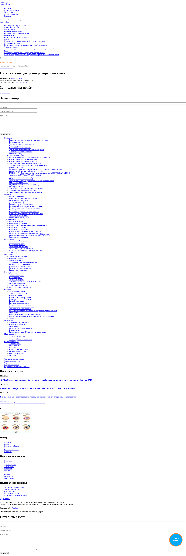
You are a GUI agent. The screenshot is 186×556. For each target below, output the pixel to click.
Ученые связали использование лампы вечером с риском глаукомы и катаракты (38, 397)
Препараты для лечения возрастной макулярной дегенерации (31, 316)
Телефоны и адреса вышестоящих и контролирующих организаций (29, 49)
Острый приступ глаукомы (18, 285)
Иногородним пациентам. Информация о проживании (24, 53)
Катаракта (8, 138)
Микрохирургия (10, 334)
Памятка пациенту (15, 154)
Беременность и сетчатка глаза (20, 309)
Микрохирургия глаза (17, 336)
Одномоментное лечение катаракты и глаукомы (26, 150)
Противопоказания (16, 167)
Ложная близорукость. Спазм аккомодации (24, 208)
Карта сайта (4, 22)
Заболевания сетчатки (17, 291)
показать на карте (6, 68)
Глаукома (7, 272)
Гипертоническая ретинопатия (20, 305)
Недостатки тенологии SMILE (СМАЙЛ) (24, 185)
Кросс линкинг (14, 326)
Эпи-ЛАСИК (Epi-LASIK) (18, 183)
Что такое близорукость (17, 196)
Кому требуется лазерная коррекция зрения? (25, 163)
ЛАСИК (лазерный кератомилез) (21, 179)
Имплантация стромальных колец (21, 328)
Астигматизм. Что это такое (19, 241)
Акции (6, 444)
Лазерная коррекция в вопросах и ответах (24, 159)
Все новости (4, 401)
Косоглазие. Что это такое (18, 256)
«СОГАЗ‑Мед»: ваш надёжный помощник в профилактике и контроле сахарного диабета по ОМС (46, 380)
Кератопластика (14, 330)
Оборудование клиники (13, 31)
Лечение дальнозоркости (18, 223)
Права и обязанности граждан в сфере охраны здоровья (24, 41)
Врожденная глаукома (17, 283)
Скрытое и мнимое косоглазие (20, 268)
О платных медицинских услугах (16, 33)
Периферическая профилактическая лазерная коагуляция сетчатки (33, 311)
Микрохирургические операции (20, 340)
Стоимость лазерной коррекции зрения (23, 190)
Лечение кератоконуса (17, 324)
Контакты (8, 16)
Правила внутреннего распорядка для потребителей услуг (25, 45)
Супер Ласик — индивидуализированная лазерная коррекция (31, 181)
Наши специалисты (11, 27)
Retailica (15, 508)
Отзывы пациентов (11, 14)
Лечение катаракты (16, 142)
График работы (9, 29)
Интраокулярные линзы (17, 146)
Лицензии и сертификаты (13, 43)
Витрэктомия (13, 313)
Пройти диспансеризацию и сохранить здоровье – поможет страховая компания (37, 388)
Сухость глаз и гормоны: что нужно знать (29, 403)
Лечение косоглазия (16, 258)
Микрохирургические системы (20, 338)
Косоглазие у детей (16, 260)
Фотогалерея (9, 35)
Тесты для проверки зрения (14, 359)
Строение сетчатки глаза (18, 293)
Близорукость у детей (16, 202)
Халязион (12, 355)
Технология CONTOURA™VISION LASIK (25, 175)
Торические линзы (15, 252)
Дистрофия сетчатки (16, 301)
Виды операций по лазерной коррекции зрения (26, 171)
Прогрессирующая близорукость (21, 204)
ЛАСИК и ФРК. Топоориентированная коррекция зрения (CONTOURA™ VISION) (39, 173)
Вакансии (8, 39)
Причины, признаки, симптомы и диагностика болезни (29, 140)
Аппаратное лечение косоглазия (20, 266)
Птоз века (12, 347)
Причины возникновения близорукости (23, 198)
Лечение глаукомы (15, 278)
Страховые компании (12, 47)
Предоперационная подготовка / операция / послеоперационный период (35, 169)
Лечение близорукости (17, 210)
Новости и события (11, 10)
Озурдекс (12, 318)
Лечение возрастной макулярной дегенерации (26, 314)
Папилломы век (14, 346)
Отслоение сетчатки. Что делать (20, 299)
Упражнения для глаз (12, 361)
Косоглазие (8, 254)
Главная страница (6, 403)
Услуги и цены (9, 12)
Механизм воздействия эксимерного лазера (25, 177)
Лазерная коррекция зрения (14, 155)
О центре (7, 8)
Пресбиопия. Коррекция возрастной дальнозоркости (28, 225)
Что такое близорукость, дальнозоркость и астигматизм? (29, 157)
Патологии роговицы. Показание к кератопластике (27, 332)
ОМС (6, 51)
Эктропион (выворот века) (19, 349)
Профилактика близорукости (19, 218)
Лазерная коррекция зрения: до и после (23, 161)
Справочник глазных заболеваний (16, 367)
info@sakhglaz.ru (21, 82)
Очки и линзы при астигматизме (21, 249)
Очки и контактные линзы (18, 216)
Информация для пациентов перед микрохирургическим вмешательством (31, 55)
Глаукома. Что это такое (17, 274)
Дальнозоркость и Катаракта (19, 229)
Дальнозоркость (10, 219)
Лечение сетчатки (15, 295)
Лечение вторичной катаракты (20, 148)
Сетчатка (7, 289)
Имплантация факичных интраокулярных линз (26, 214)
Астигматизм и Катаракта (18, 247)
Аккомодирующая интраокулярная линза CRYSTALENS (29, 235)
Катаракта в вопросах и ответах (20, 152)
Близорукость (9, 194)
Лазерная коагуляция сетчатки (20, 297)
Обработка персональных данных (16, 37)
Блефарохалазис (15, 344)
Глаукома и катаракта (16, 280)
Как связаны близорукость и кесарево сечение (26, 206)
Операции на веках (11, 342)
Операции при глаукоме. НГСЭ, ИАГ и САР (25, 282)
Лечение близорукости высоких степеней (24, 212)
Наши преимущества (16, 186)
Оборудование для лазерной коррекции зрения (26, 188)
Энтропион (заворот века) (18, 351)
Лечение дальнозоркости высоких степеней (25, 231)
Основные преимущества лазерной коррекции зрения (28, 165)
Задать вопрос (5, 93)
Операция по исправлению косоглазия (23, 262)
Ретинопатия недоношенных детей (21, 307)
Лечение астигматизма (17, 245)
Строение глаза (10, 363)
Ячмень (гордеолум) (16, 353)
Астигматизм (9, 239)
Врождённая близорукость (18, 200)
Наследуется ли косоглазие (18, 270)
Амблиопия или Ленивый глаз (20, 264)
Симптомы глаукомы (16, 276)
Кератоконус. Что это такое (19, 322)
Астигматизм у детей (16, 243)
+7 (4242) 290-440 (6, 62)
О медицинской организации (15, 26)
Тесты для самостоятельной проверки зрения (25, 192)
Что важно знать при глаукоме (20, 287)
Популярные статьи (11, 365)
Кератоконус (9, 320)
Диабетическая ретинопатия (19, 303)
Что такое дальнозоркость (18, 221)
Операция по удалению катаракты (21, 144)
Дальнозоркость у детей (17, 227)
